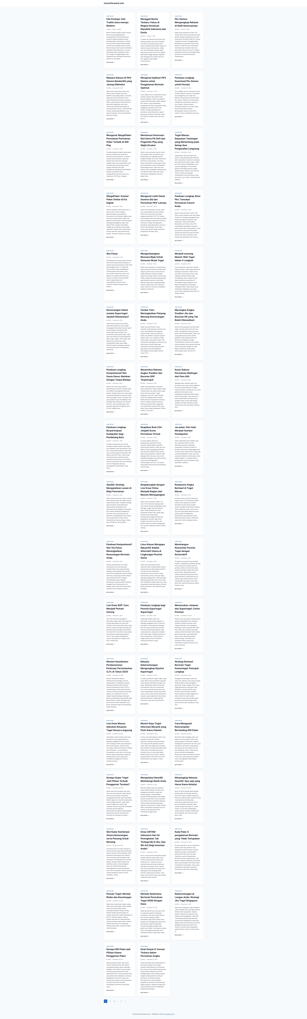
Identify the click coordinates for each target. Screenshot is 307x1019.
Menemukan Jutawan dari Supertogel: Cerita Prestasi (187, 608)
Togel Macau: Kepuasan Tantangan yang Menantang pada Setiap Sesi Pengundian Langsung (187, 142)
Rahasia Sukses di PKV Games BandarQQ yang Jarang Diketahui (119, 81)
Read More (110, 62)
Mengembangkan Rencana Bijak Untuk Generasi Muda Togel (152, 257)
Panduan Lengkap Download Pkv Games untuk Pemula (187, 81)
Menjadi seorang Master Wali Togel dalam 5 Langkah (185, 257)
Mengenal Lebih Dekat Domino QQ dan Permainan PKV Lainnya (153, 199)
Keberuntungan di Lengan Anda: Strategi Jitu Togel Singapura (187, 897)
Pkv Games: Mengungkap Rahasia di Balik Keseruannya (186, 22)
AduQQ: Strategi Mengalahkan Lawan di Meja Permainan (118, 488)
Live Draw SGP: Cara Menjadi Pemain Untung (117, 608)
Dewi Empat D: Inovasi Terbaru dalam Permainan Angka (153, 952)
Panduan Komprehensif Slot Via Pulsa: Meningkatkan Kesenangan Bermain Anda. (119, 551)
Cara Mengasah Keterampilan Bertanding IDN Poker (186, 727)
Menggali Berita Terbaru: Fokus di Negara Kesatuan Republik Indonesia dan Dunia (153, 26)
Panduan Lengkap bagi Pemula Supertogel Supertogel (153, 608)
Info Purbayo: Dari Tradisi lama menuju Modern (117, 22)
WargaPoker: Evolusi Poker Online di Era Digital (117, 199)
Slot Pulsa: (112, 253)
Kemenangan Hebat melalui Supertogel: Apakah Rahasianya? (117, 313)
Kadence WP (170, 1014)
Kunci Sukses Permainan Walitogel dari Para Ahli (186, 373)
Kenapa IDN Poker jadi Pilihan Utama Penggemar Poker (118, 952)
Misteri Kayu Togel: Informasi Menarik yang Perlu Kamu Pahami (153, 727)
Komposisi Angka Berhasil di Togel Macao (184, 488)
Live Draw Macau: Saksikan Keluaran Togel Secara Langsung (119, 727)
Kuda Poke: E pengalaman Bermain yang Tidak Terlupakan (187, 835)
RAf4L (109, 29)
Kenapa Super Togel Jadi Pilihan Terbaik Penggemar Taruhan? (118, 781)
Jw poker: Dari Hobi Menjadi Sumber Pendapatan (185, 430)
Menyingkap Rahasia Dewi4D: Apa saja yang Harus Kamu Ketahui (187, 781)
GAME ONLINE (110, 16)
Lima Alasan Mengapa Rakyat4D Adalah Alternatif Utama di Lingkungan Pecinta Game (153, 551)
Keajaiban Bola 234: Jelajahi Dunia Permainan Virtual (151, 430)
